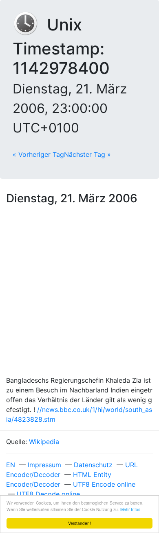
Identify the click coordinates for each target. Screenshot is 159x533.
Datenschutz (93, 465)
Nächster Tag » (87, 154)
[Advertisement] (79, 292)
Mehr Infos (130, 509)
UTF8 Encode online (104, 484)
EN (10, 465)
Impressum (44, 465)
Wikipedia (44, 442)
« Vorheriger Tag (38, 154)
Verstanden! (79, 523)
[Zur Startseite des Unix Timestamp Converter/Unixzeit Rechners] (30, 25)
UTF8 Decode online (48, 494)
